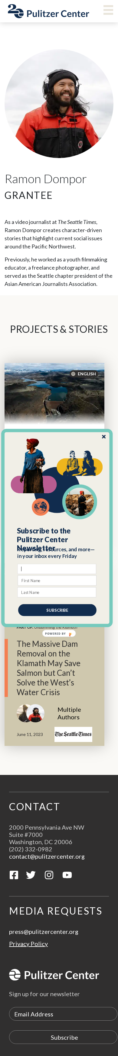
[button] (57, 539)
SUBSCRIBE (57, 609)
